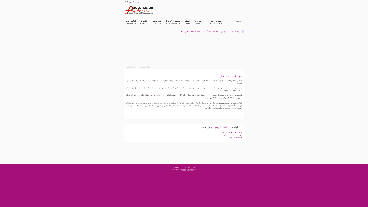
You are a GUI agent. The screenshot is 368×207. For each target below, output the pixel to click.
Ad (186, 167)
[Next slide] (239, 46)
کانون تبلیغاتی (236, 76)
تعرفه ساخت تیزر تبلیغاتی (233, 135)
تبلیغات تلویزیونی (220, 127)
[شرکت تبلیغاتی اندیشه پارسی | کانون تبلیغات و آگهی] (145, 14)
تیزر (153, 95)
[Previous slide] (128, 46)
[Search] (228, 21)
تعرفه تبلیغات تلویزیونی (234, 137)
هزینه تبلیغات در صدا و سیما (232, 132)
